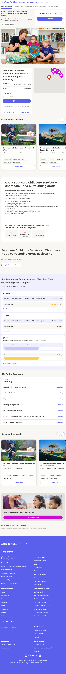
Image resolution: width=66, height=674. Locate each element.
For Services (7, 621)
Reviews (16, 6)
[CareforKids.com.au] (8, 544)
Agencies (37, 637)
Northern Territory (40, 581)
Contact (28, 544)
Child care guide (6, 577)
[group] (18, 134)
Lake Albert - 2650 (40, 609)
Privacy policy (42, 660)
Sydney (3, 592)
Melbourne (5, 595)
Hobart (3, 616)
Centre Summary (6, 6)
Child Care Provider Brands (10, 583)
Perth (3, 606)
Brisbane (4, 599)
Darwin (3, 613)
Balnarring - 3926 (40, 602)
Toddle (36, 651)
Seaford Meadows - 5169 (42, 606)
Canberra (4, 609)
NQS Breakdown (53, 6)
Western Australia (40, 574)
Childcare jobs (39, 645)
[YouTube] (33, 656)
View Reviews (7, 309)
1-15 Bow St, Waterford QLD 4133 (12, 153)
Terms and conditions (26, 660)
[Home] (2, 525)
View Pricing (6, 331)
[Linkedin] (26, 656)
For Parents (7, 551)
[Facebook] (29, 656)
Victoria (36, 564)
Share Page (10, 112)
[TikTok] (36, 656)
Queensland (10, 525)
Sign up (5, 558)
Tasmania (37, 585)
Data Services (38, 634)
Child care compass (8, 573)
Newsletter (5, 648)
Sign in (13, 558)
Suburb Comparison (39, 6)
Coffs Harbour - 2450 (41, 613)
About (21, 544)
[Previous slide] (5, 134)
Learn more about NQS (10, 363)
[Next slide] (63, 120)
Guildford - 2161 (39, 599)
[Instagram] (40, 656)
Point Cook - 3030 (40, 616)
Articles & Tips (6, 580)
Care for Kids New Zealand (43, 648)
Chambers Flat (21, 525)
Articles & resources (8, 645)
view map (29, 19)
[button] (11, 143)
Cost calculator (6, 570)
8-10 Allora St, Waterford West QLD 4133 (52, 153)
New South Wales (40, 561)
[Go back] (2, 2)
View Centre (19, 167)
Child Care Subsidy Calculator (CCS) (13, 566)
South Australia (39, 571)
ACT (35, 578)
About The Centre (26, 6)
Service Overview (40, 630)
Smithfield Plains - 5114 (41, 595)
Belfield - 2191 (38, 592)
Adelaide (4, 602)
